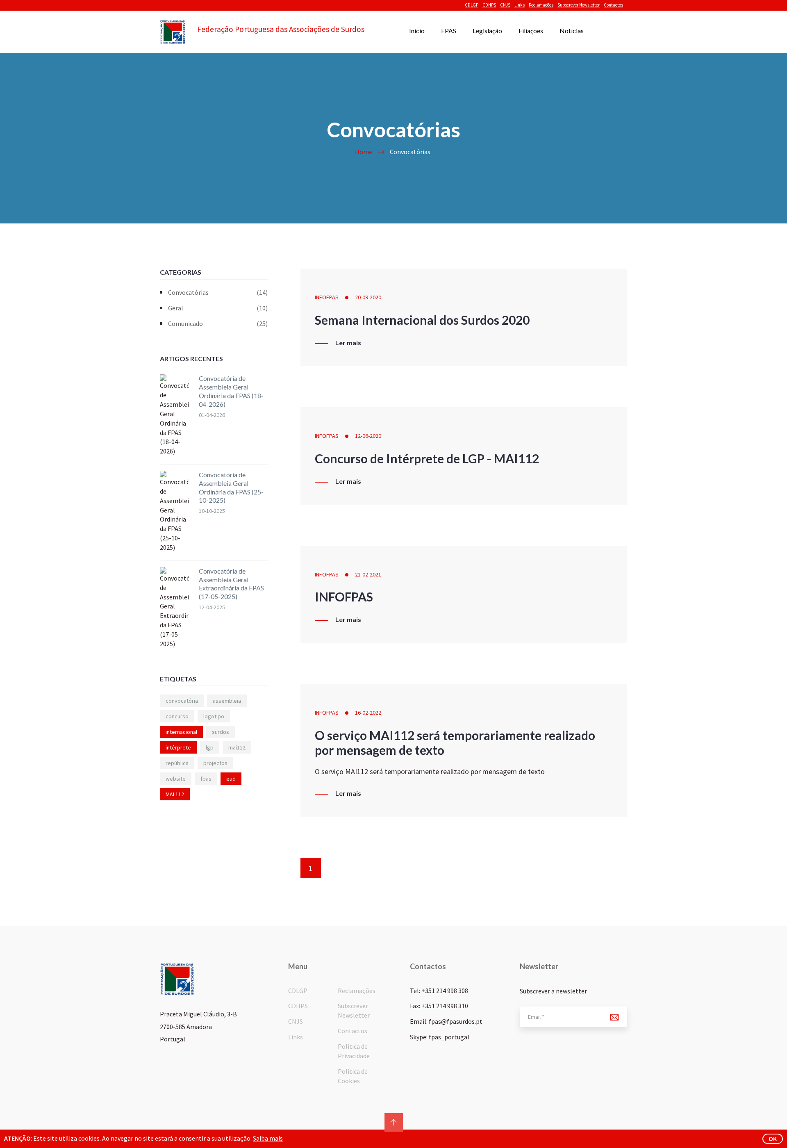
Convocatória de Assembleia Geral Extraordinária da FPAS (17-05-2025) (231, 583)
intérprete (178, 747)
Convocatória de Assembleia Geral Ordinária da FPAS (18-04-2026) (231, 391)
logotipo (213, 716)
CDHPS (489, 5)
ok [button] (773, 1138)
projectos (215, 763)
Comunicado (218, 323)
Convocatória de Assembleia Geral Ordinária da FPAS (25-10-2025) (231, 487)
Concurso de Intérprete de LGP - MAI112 (427, 458)
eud (231, 778)
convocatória (182, 700)
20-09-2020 (368, 297)
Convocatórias (218, 292)
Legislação (487, 30)
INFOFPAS (327, 297)
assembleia (227, 700)
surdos (220, 732)
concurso (177, 716)
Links (519, 5)
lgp (210, 747)
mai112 (237, 747)
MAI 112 (175, 794)
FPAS (448, 30)
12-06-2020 (368, 436)
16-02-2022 (368, 712)
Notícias (572, 30)
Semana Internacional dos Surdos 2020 (422, 319)
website (176, 778)
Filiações (531, 30)
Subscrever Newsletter (578, 5)
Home (363, 152)
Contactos (613, 5)
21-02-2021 (368, 574)
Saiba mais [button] (268, 1138)
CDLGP (471, 5)
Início (417, 30)
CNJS (505, 5)
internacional (181, 732)
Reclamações (541, 5)
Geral (218, 308)
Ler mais (348, 342)
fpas (206, 778)
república (177, 763)
